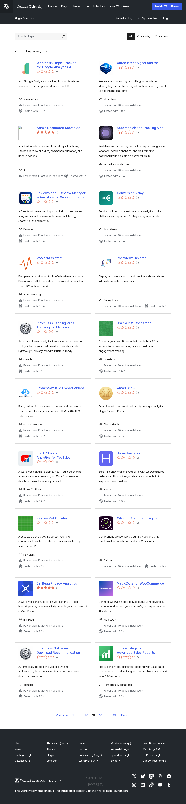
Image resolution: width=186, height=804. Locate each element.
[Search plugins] (63, 36)
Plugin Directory (24, 18)
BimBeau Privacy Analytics (57, 583)
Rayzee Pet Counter (52, 518)
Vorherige (62, 715)
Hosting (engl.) (24, 755)
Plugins (51, 755)
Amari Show (126, 388)
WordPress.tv (88, 760)
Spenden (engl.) (122, 755)
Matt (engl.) (151, 749)
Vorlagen (52, 760)
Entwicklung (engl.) (90, 755)
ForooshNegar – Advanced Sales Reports (136, 650)
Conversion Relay (130, 193)
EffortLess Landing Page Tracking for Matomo (56, 325)
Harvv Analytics (129, 453)
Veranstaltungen (120, 749)
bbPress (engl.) (154, 755)
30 (86, 715)
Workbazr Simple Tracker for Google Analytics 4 (56, 65)
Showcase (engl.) (57, 743)
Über (18, 743)
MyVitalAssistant (50, 258)
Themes (51, 749)
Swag (116, 760)
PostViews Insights (131, 258)
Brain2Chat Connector (134, 323)
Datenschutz (22, 760)
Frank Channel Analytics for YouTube (53, 455)
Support (84, 749)
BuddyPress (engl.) (156, 760)
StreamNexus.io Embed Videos (61, 388)
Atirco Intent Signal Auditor (137, 63)
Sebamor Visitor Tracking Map (140, 128)
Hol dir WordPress (167, 6)
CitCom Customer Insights (137, 518)
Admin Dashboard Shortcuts (58, 128)
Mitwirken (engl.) (121, 743)
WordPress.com (154, 743)
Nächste (125, 715)
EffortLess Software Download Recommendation (58, 650)
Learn (82, 743)
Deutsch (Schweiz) (59, 781)
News (18, 749)
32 (100, 715)
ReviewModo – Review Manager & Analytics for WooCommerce (61, 195)
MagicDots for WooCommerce (140, 583)
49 (114, 715)
